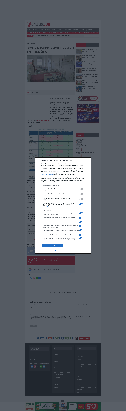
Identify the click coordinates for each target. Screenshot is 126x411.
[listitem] (63, 185)
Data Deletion (55, 250)
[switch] (81, 189)
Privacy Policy (71, 250)
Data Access (63, 250)
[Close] (88, 160)
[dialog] (63, 205)
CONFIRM (52, 245)
